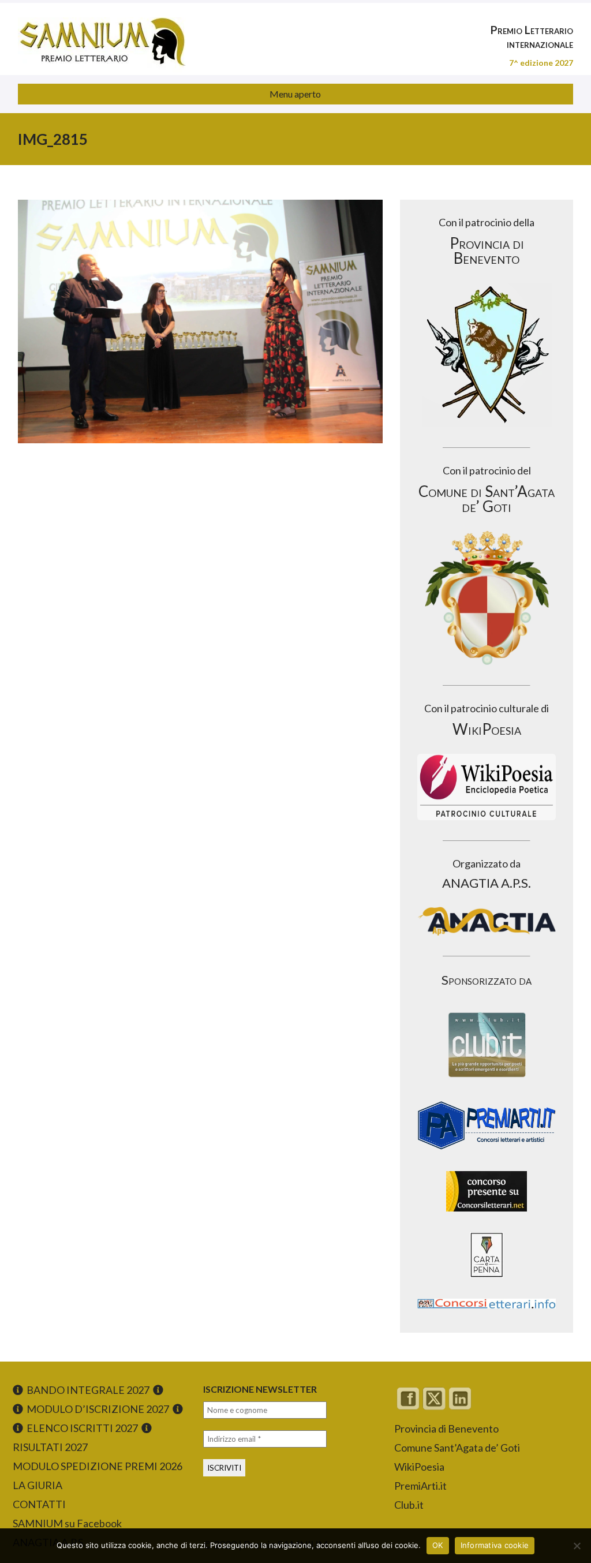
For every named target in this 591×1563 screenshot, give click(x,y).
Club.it (409, 1504)
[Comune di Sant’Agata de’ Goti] (486, 598)
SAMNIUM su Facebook (67, 1523)
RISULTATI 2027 (50, 1447)
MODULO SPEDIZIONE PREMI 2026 (97, 1466)
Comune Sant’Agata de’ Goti (457, 1447)
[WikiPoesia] (486, 787)
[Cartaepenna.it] (486, 1280)
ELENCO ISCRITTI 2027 (82, 1428)
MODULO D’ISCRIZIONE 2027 (98, 1409)
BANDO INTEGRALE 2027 (88, 1389)
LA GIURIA (37, 1485)
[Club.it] (486, 1045)
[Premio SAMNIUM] (102, 34)
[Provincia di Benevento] (486, 355)
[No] (576, 1545)
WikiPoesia (419, 1466)
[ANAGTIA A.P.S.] (486, 921)
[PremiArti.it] (486, 1153)
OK (437, 1545)
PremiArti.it (420, 1485)
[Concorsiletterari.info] (486, 1311)
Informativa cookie (495, 1545)
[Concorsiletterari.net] (486, 1214)
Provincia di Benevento (446, 1428)
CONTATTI (39, 1504)
